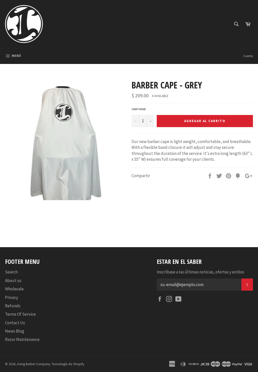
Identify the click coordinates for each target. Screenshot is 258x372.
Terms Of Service (20, 314)
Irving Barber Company (33, 364)
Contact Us (15, 323)
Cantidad (139, 109)
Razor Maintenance (22, 339)
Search (11, 272)
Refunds (12, 306)
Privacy (11, 297)
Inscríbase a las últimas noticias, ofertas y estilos (200, 272)
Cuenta (248, 56)
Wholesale (14, 289)
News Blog (14, 331)
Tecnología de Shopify (68, 364)
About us (13, 280)
